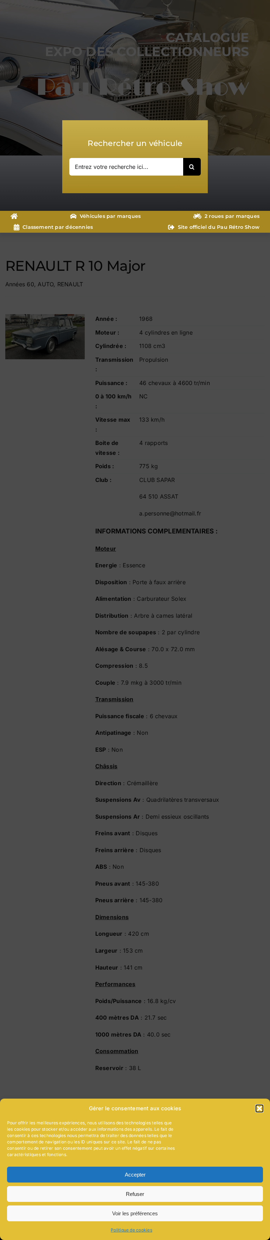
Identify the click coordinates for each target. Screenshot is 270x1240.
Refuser (135, 1194)
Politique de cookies (131, 1230)
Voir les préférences (135, 1213)
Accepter (135, 1175)
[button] (259, 1108)
